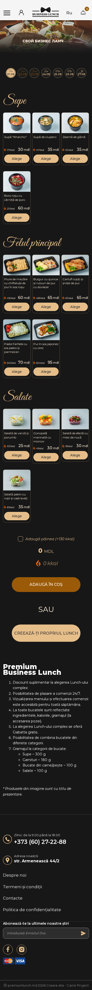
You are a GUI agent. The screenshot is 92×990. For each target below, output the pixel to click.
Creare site (55, 985)
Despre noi (14, 875)
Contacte (13, 898)
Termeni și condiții (22, 886)
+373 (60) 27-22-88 (40, 841)
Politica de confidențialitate (32, 909)
